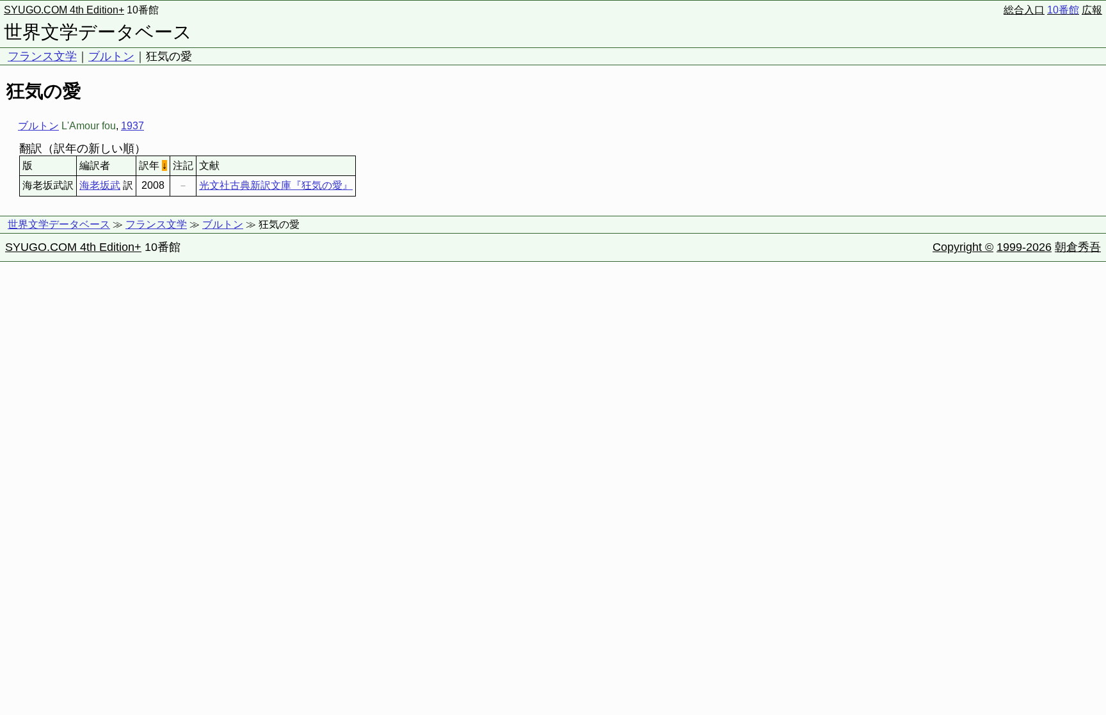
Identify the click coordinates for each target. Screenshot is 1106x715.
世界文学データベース (98, 32)
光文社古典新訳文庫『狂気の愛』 (276, 185)
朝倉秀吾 (1078, 247)
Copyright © (963, 247)
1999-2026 (1024, 247)
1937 (132, 125)
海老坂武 (99, 185)
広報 (1092, 9)
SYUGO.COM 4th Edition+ (64, 9)
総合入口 (1024, 9)
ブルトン (111, 56)
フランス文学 (42, 56)
